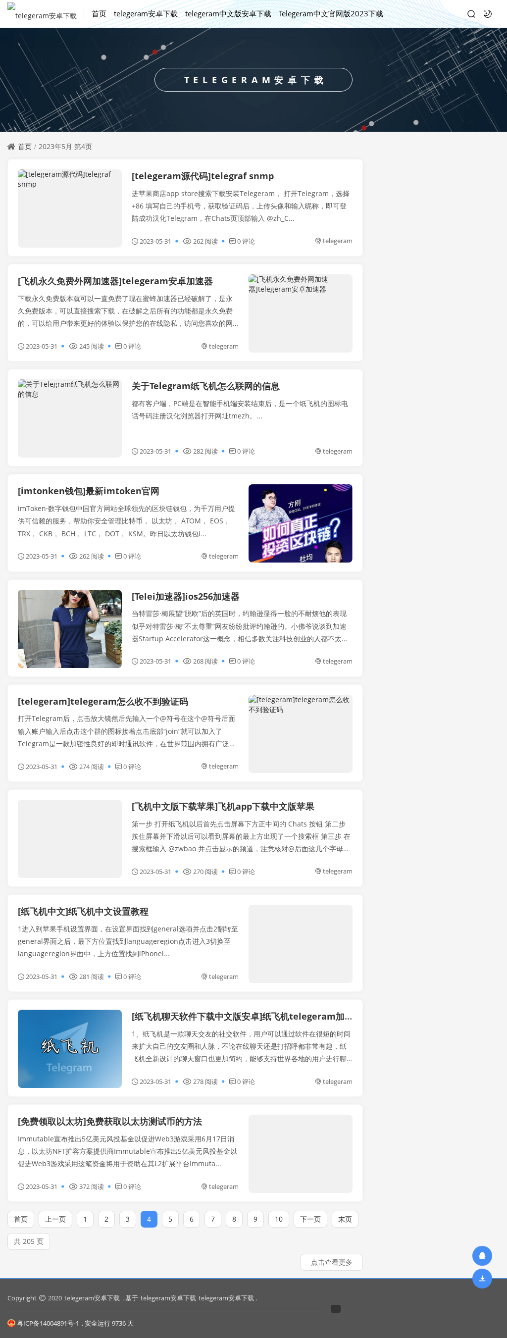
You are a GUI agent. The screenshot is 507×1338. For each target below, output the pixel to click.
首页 (99, 13)
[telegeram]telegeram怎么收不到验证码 (103, 701)
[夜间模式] (487, 13)
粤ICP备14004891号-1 (48, 1323)
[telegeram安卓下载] (45, 14)
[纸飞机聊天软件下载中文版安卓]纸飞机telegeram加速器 (247, 1016)
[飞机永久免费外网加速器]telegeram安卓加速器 (115, 281)
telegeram (338, 240)
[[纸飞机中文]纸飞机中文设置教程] (301, 944)
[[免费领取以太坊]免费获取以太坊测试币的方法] (301, 1154)
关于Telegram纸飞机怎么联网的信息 (206, 386)
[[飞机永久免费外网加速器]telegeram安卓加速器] (301, 313)
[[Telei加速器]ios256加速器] (70, 629)
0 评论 (246, 241)
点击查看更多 (332, 1262)
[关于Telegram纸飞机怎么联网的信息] (70, 418)
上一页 (55, 1219)
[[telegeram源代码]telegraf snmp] (70, 208)
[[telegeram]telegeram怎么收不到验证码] (301, 734)
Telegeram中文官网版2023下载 (331, 13)
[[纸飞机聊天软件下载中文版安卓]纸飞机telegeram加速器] (70, 1049)
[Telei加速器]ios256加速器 (186, 596)
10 (279, 1219)
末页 (345, 1219)
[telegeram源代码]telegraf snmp (203, 176)
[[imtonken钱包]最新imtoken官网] (301, 523)
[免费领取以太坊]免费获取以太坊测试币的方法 (110, 1121)
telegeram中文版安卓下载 (228, 13)
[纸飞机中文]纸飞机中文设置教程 (83, 911)
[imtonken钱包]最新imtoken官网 (88, 491)
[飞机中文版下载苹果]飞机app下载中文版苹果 (223, 806)
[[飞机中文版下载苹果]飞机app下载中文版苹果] (70, 839)
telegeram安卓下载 (146, 13)
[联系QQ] (482, 1255)
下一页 (310, 1219)
